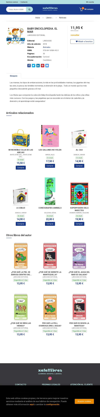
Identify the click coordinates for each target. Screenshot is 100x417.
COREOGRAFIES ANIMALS (50, 208)
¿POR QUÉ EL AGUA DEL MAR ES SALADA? (79, 273)
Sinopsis (13, 76)
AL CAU (79, 150)
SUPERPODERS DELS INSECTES (79, 209)
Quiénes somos (12, 2)
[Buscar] (29, 9)
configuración (52, 404)
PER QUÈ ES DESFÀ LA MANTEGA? (79, 324)
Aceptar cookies (84, 401)
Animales (46, 47)
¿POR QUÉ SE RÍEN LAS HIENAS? (20, 324)
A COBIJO (20, 208)
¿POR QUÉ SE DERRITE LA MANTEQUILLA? (50, 273)
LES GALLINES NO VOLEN (50, 150)
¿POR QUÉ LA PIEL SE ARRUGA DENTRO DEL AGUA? (20, 273)
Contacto (23, 2)
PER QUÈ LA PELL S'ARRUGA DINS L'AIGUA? (50, 324)
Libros (49, 18)
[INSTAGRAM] (50, 378)
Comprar (20, 168)
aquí (32, 404)
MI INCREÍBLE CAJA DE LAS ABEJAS (21, 151)
